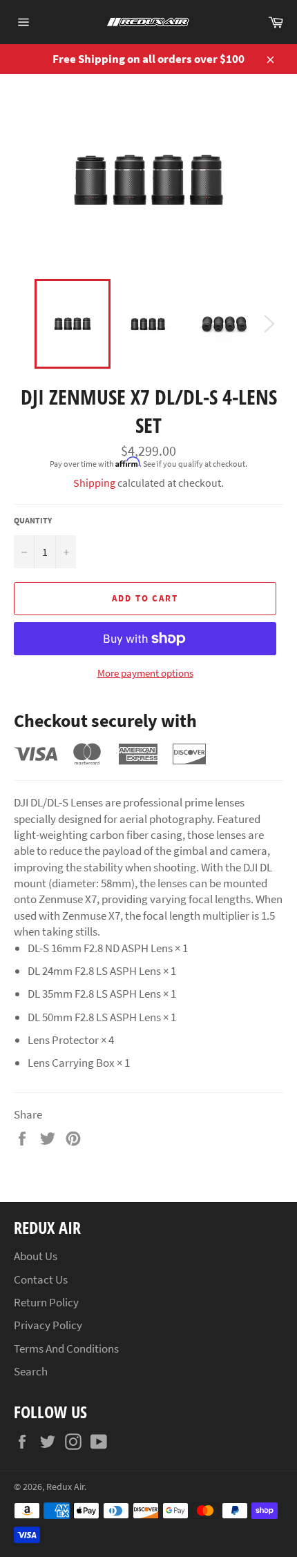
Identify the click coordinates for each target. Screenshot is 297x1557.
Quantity (33, 520)
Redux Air (65, 1487)
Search (31, 1371)
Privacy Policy (48, 1325)
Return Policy (46, 1302)
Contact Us (41, 1279)
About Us (35, 1256)
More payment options (145, 672)
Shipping (94, 483)
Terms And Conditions (66, 1348)
